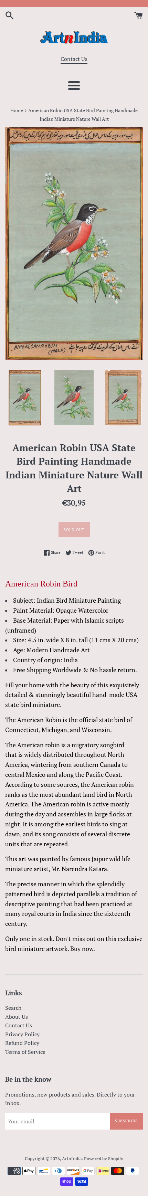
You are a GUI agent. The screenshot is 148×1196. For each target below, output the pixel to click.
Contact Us (74, 59)
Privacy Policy (22, 1034)
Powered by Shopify (103, 1159)
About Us (16, 1016)
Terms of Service (25, 1052)
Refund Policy (22, 1043)
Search (13, 1008)
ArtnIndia (72, 1159)
